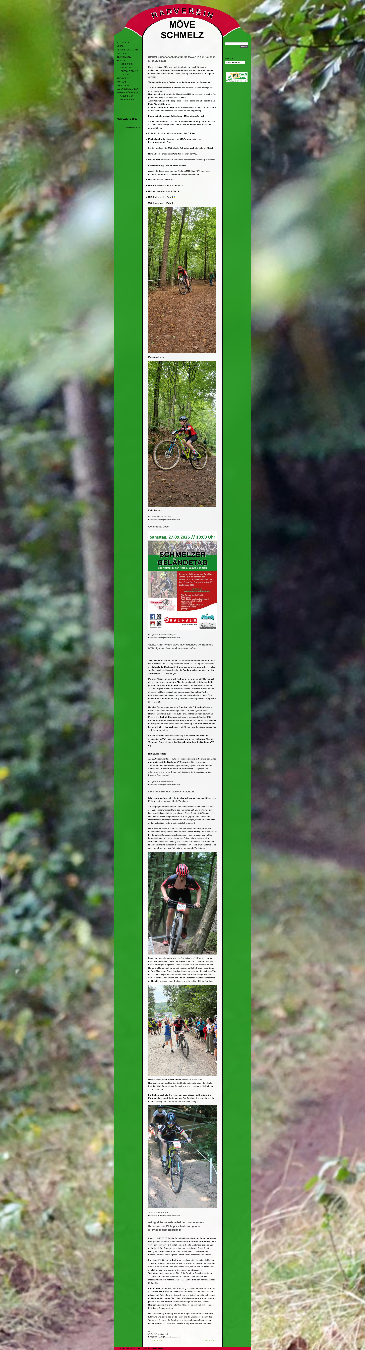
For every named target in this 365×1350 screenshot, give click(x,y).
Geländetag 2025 (158, 526)
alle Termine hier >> (133, 127)
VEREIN (120, 46)
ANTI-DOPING (123, 78)
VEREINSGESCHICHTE (127, 50)
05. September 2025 (155, 635)
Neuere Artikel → (209, 1340)
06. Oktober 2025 (154, 517)
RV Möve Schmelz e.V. (132, 1349)
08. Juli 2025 (152, 1334)
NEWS (160, 520)
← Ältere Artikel (155, 1340)
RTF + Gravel (123, 75)
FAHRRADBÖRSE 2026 (127, 92)
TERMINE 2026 (124, 57)
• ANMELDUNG (127, 67)
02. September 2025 (155, 782)
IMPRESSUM (123, 85)
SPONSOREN (123, 53)
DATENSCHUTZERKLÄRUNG (130, 89)
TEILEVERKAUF (127, 99)
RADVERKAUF (126, 96)
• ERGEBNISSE (127, 64)
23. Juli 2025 (152, 1213)
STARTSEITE (123, 42)
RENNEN (121, 60)
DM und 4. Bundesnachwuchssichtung (171, 791)
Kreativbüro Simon (155, 1349)
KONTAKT (121, 82)
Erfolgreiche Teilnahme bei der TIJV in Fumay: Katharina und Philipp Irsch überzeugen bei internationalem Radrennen (176, 1226)
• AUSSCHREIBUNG (129, 71)
